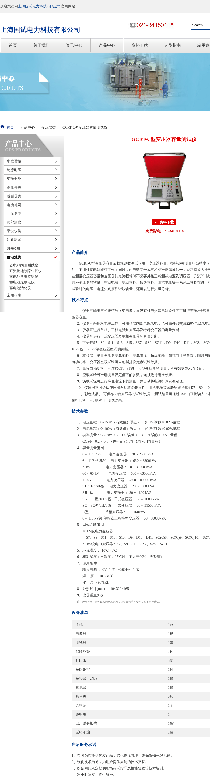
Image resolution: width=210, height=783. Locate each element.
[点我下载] (164, 222)
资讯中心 (74, 45)
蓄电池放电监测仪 (23, 277)
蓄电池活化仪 (20, 288)
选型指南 (172, 45)
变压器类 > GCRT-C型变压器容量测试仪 (74, 127)
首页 (13, 45)
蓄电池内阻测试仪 (23, 265)
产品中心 (107, 45)
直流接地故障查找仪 (25, 271)
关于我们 (41, 45)
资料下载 (140, 45)
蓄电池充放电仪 (22, 282)
